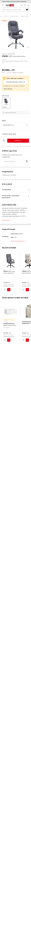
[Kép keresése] (27, 10)
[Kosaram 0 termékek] (28, 5)
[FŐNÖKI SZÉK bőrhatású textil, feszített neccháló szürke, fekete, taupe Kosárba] (27, 289)
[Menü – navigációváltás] (3, 5)
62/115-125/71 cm (8, 125)
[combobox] (13, 161)
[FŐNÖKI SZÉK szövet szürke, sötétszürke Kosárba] (8, 289)
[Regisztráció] (21, 5)
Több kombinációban (10, 112)
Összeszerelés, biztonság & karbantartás (10, 196)
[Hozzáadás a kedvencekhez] (4, 141)
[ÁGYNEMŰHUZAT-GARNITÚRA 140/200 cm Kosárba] (27, 340)
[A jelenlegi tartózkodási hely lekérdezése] (26, 161)
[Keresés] (4, 10)
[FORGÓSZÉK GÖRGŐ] (5, 236)
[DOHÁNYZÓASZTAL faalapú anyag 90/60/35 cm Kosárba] (8, 340)
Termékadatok (6, 189)
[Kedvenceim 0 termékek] (25, 5)
